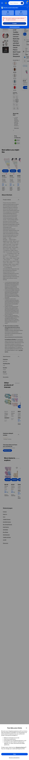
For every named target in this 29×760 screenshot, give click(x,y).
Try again (14, 23)
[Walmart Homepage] (6, 3)
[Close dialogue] (26, 728)
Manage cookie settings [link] (14, 757)
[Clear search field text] (20, 3)
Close (14, 754)
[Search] (22, 3)
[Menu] (2, 3)
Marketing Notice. (20, 747)
